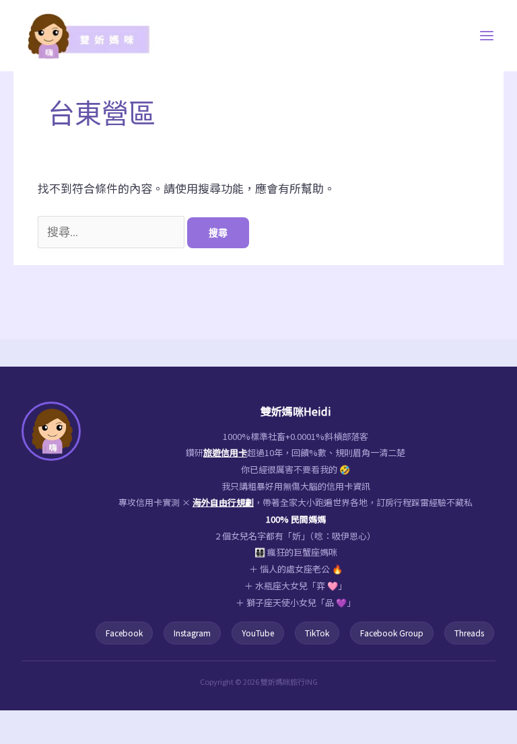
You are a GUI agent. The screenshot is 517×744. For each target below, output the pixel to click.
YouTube (258, 632)
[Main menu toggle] (487, 35)
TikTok (317, 632)
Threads (469, 632)
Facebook (124, 632)
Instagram (192, 632)
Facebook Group (391, 632)
